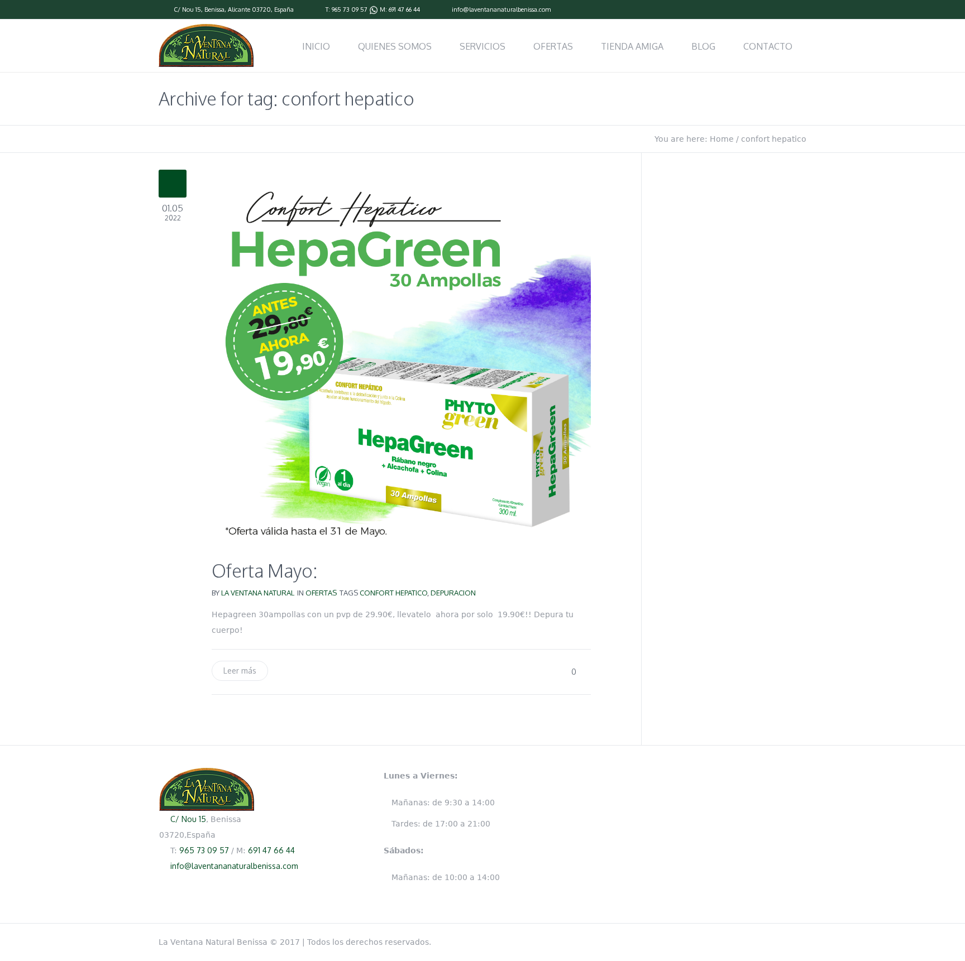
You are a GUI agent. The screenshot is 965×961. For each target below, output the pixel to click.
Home (722, 138)
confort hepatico (393, 592)
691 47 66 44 (404, 9)
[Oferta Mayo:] (401, 358)
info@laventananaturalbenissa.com (501, 9)
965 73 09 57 (349, 9)
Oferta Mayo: (264, 570)
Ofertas (321, 592)
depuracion (453, 592)
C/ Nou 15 (187, 9)
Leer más (239, 670)
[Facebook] (800, 10)
